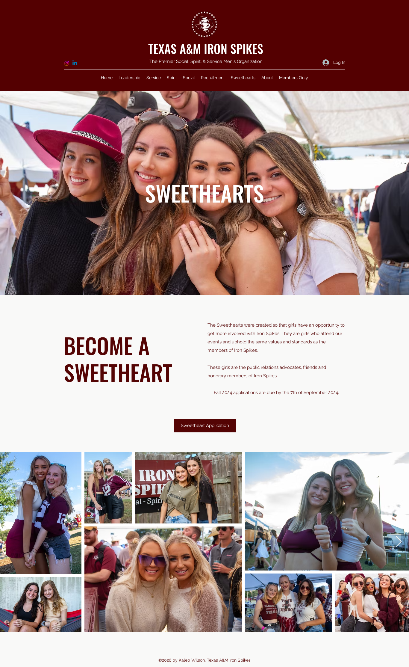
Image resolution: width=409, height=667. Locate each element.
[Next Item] (398, 542)
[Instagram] (67, 63)
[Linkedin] (75, 63)
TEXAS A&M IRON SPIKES (205, 49)
